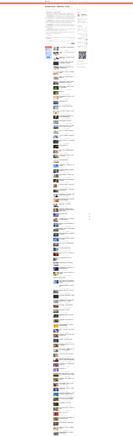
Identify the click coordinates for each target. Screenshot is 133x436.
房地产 (81, 3)
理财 (63, 3)
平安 (66, 138)
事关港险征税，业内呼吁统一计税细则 (59, 277)
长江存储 (65, 332)
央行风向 (67, 133)
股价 (65, 216)
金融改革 (68, 89)
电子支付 (66, 221)
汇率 (66, 182)
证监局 (70, 84)
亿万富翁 (68, 172)
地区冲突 (66, 187)
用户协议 (81, 64)
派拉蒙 (66, 231)
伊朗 (67, 187)
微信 (80, 9)
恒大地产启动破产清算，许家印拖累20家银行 (66, 422)
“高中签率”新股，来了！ (63, 368)
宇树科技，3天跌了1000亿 (63, 412)
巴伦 (66, 172)
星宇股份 (67, 283)
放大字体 (75, 9)
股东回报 (67, 94)
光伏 (65, 192)
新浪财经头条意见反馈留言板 (81, 60)
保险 (59, 278)
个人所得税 (61, 278)
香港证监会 (68, 128)
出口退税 (67, 430)
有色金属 (68, 221)
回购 (68, 94)
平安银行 (68, 138)
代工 (67, 79)
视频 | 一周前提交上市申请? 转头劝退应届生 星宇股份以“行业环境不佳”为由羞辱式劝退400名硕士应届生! (66, 281)
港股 (53, 3)
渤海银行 (67, 143)
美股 (57, 3)
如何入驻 (81, 63)
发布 (72, 43)
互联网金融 (77, 3)
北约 (69, 376)
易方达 (68, 275)
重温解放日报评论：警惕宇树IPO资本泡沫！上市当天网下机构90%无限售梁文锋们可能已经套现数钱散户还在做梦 (66, 209)
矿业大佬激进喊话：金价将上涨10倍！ (65, 402)
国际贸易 (67, 410)
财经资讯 (66, 293)
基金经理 (70, 177)
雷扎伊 (69, 187)
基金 (60, 3)
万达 (67, 386)
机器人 (66, 415)
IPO (66, 128)
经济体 (70, 410)
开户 (65, 270)
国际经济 (67, 123)
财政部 (70, 226)
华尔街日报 (68, 288)
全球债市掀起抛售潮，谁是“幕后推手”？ (65, 120)
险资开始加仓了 (61, 91)
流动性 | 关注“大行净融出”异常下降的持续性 (66, 130)
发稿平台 (84, 63)
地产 (68, 337)
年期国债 (71, 123)
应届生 (67, 366)
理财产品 (69, 143)
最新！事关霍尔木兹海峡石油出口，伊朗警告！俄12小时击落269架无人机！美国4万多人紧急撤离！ (66, 374)
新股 (67, 371)
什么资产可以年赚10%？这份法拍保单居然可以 (66, 47)
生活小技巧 (67, 361)
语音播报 (70, 9)
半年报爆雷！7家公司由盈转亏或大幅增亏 (65, 339)
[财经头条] (47, 1)
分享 (82, 9)
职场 (65, 283)
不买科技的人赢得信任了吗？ (63, 145)
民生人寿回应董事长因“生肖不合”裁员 (65, 257)
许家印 (67, 337)
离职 (68, 366)
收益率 (68, 123)
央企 (66, 192)
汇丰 (66, 270)
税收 (64, 430)
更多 (85, 3)
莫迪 (68, 410)
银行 (65, 138)
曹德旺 (69, 361)
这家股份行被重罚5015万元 (63, 101)
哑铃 (67, 327)
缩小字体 (73, 9)
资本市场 (66, 55)
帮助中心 (84, 64)
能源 (73, 3)
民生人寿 (68, 99)
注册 (69, 43)
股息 (65, 94)
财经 (66, 99)
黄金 (66, 3)
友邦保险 (68, 293)
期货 (70, 3)
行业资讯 (68, 84)
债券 (68, 236)
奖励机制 (87, 63)
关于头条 (78, 63)
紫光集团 (68, 332)
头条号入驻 (78, 12)
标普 (70, 265)
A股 (50, 3)
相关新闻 (47, 47)
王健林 (66, 386)
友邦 (69, 293)
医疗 (66, 288)
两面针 (65, 79)
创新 (66, 371)
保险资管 (71, 89)
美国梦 (71, 361)
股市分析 (67, 177)
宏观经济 (47, 3)
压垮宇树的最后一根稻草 (63, 213)
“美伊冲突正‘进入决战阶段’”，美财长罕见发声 (66, 184)
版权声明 (78, 64)
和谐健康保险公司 (53, 9)
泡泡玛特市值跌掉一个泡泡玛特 (64, 309)
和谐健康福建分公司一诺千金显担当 (81, 21)
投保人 (65, 50)
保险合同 (68, 50)
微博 (77, 9)
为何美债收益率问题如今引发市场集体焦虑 (66, 262)
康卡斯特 (69, 231)
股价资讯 (66, 275)
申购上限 (69, 371)
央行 (68, 133)
